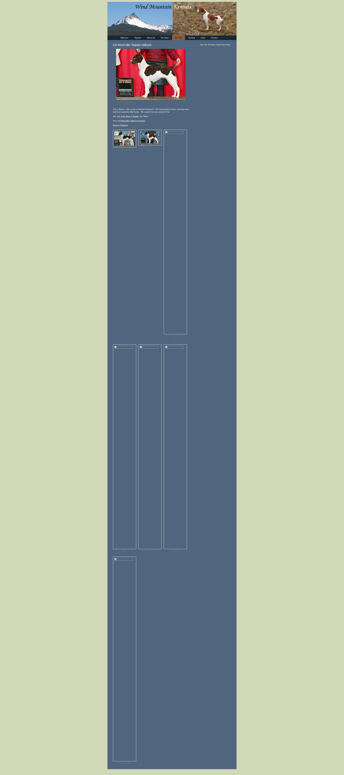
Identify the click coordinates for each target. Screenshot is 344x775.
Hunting (191, 38)
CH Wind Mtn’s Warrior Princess (131, 121)
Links (203, 38)
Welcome (124, 38)
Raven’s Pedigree (120, 125)
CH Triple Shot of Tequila (127, 116)
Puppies (137, 38)
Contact (214, 38)
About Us (151, 38)
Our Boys (165, 38)
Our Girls (178, 38)
